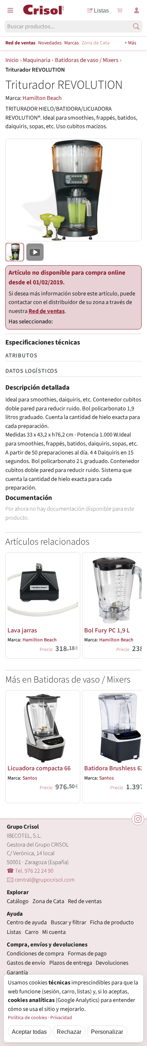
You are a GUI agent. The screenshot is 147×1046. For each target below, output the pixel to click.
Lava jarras (22, 630)
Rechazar (69, 1031)
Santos (29, 778)
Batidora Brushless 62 (114, 768)
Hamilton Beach (42, 98)
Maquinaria (36, 60)
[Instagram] (138, 819)
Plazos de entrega (70, 963)
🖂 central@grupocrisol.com (41, 880)
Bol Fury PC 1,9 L (107, 630)
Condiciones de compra (35, 953)
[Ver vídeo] (35, 252)
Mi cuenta (54, 932)
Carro (32, 932)
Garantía (17, 972)
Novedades (50, 43)
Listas (101, 10)
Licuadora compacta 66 (39, 768)
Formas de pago (87, 953)
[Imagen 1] (14, 252)
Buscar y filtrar (68, 922)
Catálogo (18, 901)
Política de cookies (27, 1017)
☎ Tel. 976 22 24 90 (30, 871)
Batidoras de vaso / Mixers (86, 60)
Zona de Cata (96, 43)
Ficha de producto (112, 922)
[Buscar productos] (136, 26)
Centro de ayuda (27, 922)
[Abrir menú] (10, 10)
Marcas (71, 43)
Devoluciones (112, 963)
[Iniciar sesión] (136, 10)
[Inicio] (43, 10)
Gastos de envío (26, 963)
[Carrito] (119, 10)
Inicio (12, 60)
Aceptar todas (29, 1031)
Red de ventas (20, 43)
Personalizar (107, 1031)
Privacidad (61, 1017)
